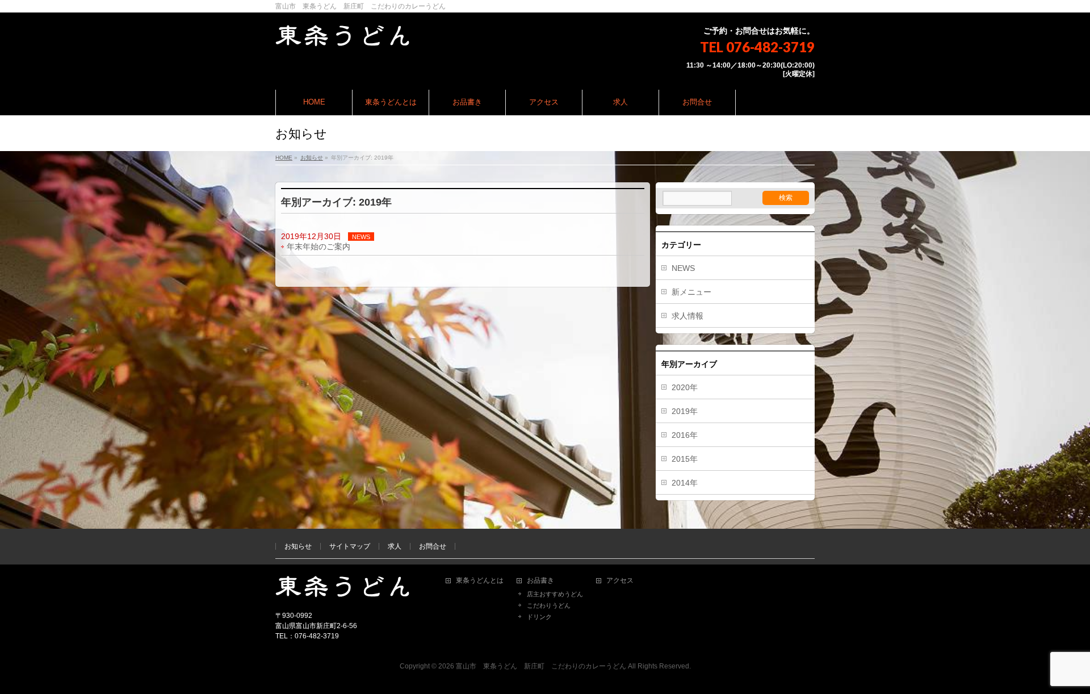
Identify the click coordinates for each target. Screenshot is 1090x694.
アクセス (620, 580)
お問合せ (432, 546)
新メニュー (691, 291)
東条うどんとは (480, 580)
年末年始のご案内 (318, 246)
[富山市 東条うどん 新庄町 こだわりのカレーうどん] (342, 33)
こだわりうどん (549, 605)
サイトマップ (349, 546)
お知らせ (298, 546)
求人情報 (687, 315)
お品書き (540, 580)
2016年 (685, 435)
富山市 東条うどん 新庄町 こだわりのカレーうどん (541, 666)
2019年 (685, 411)
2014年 (685, 482)
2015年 (685, 458)
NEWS (361, 236)
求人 (394, 546)
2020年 (685, 387)
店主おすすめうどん (555, 594)
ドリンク (539, 616)
